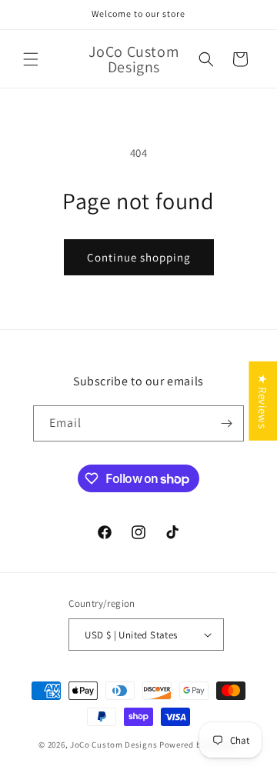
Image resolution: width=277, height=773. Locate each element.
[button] (31, 59)
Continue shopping (139, 257)
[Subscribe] (226, 423)
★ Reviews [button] (262, 400)
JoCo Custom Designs (113, 744)
